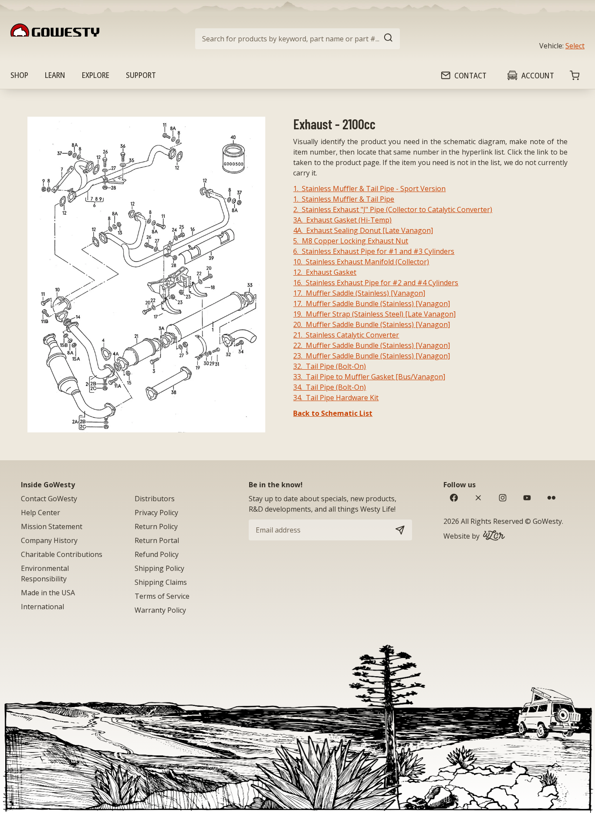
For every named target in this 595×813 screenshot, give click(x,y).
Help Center (40, 512)
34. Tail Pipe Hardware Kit (336, 397)
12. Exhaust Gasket (324, 272)
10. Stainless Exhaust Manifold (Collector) (361, 262)
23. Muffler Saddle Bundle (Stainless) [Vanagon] (371, 356)
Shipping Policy (159, 568)
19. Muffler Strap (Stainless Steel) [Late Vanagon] (374, 314)
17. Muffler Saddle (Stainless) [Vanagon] (359, 293)
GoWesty (547, 521)
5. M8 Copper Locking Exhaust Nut (350, 241)
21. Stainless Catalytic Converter (346, 335)
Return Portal (157, 540)
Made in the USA (48, 592)
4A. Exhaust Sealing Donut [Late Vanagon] (363, 230)
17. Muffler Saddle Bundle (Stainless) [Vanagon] (371, 303)
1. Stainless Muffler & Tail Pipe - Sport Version (369, 188)
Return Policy (156, 526)
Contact (470, 75)
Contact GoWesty (49, 498)
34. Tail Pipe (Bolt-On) (329, 387)
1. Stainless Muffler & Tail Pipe (343, 199)
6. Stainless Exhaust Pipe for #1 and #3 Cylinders (373, 251)
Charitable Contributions (61, 554)
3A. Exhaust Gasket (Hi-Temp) (342, 220)
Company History (49, 540)
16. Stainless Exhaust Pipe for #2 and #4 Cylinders (375, 282)
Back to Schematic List (332, 413)
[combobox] (297, 38)
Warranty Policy (160, 610)
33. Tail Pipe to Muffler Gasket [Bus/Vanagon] (369, 376)
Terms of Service (162, 596)
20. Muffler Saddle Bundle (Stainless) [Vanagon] (371, 324)
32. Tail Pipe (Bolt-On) (329, 366)
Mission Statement (51, 526)
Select (575, 46)
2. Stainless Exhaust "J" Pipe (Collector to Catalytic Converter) (392, 209)
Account (537, 75)
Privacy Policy (156, 512)
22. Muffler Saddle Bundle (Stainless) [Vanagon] (371, 345)
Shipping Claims (161, 582)
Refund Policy (157, 554)
